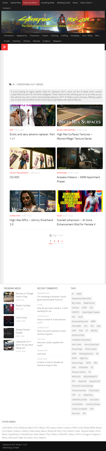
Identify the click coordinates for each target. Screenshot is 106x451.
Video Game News (37, 431)
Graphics (46, 41)
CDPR (84, 308)
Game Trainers (64, 427)
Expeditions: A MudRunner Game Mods (27, 434)
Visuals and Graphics (66, 130)
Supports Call (94, 381)
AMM (79, 294)
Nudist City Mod (23, 305)
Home (5, 2)
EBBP (93, 321)
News (75, 2)
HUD (81, 330)
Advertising (7, 447)
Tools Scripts (94, 390)
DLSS (80, 317)
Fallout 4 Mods (21, 431)
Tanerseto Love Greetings (82, 386)
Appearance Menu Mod (81, 298)
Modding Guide (63, 2)
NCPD (74, 358)
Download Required (80, 321)
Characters (34, 35)
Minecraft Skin (54, 431)
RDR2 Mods (95, 427)
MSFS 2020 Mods (80, 427)
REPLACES (76, 376)
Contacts (6, 8)
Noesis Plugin (77, 363)
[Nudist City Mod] (9, 309)
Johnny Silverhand (91, 344)
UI (79, 395)
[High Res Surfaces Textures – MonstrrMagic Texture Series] (80, 115)
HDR (74, 330)
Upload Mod (15, 2)
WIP (91, 409)
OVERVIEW (83, 367)
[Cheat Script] (9, 321)
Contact (16, 447)
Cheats (45, 35)
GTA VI (79, 434)
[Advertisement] (56, 63)
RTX (73, 381)
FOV (85, 326)
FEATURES (76, 326)
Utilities (26, 41)
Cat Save (75, 308)
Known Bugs (77, 349)
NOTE (88, 363)
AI (73, 294)
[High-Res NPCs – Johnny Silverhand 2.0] (32, 201)
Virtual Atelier (77, 404)
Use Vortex (94, 400)
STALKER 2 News (66, 434)
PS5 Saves (51, 427)
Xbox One (76, 413)
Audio (59, 216)
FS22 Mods (68, 431)
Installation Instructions (81, 340)
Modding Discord (86, 354)
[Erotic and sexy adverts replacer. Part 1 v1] (32, 115)
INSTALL (94, 330)
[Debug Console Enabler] (9, 333)
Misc (97, 35)
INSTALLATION (78, 335)
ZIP (84, 413)
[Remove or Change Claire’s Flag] (9, 297)
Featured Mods (29, 2)
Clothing (54, 35)
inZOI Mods (7, 427)
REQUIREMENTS (90, 376)
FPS (92, 326)
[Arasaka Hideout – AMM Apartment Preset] (80, 158)
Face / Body (87, 35)
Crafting (64, 35)
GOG (98, 326)
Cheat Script (21, 317)
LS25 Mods (7, 431)
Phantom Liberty (78, 372)
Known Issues (90, 349)
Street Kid (82, 381)
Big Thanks (76, 303)
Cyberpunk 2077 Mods (12, 444)
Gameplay (75, 35)
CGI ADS (14, 177)
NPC (95, 363)
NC (97, 354)
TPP (73, 395)
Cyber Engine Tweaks (90, 312)
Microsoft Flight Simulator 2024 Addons (27, 437)
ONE (74, 367)
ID (87, 330)
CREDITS (75, 312)
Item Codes (76, 344)
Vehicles (36, 41)
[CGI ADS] (32, 158)
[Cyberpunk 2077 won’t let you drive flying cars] (9, 345)
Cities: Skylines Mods (84, 431)
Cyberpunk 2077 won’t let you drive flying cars (24, 344)
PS (90, 372)
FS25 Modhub (20, 427)
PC (92, 367)
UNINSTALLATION (79, 400)
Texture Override (79, 390)
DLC (73, 317)
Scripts (7, 41)
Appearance (22, 35)
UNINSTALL (88, 395)
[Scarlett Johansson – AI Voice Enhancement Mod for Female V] (80, 201)
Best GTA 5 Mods (37, 427)
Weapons (57, 41)
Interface (17, 41)
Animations (9, 35)
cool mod (41, 354)
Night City (84, 358)
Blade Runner (89, 303)
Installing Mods (47, 2)
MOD (74, 354)
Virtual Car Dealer (93, 404)
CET (91, 308)
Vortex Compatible (79, 409)
